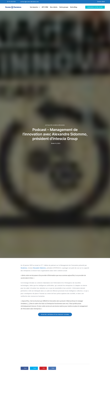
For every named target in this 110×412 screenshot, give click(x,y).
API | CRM (45, 7)
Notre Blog (73, 7)
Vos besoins (34, 7)
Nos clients (53, 7)
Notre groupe (63, 7)
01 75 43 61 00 (11, 2)
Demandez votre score (95, 7)
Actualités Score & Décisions (55, 125)
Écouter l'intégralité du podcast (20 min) (55, 314)
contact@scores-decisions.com (29, 2)
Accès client (101, 2)
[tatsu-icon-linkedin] (91, 2)
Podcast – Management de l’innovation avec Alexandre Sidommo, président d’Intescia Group (55, 134)
